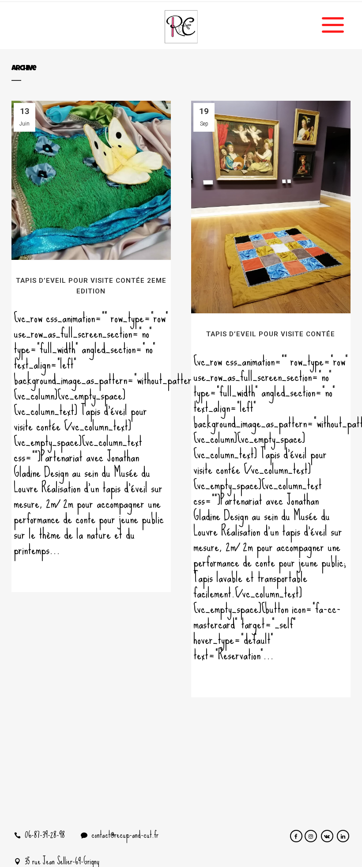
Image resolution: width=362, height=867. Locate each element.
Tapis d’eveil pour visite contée (270, 334)
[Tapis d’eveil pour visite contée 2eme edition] (91, 180)
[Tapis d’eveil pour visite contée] (271, 207)
